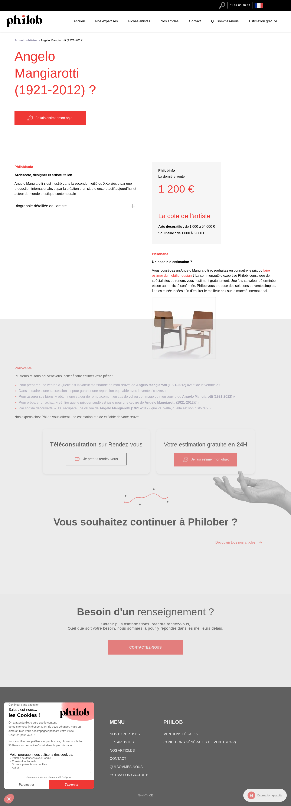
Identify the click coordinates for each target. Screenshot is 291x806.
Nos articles (170, 21)
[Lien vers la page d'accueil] (28, 26)
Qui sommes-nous (225, 21)
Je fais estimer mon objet (54, 118)
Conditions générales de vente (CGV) (199, 742)
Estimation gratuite (269, 795)
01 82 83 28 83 (240, 5)
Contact (195, 21)
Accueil (79, 21)
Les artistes (122, 742)
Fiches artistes (139, 21)
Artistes (32, 40)
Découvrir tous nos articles (235, 542)
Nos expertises (106, 21)
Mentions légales (180, 734)
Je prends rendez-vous (100, 459)
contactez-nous (145, 647)
